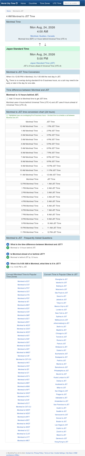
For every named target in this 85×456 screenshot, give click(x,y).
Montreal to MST (24, 305)
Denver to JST (61, 418)
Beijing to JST (61, 286)
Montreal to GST (24, 342)
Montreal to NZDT (23, 410)
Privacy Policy (38, 453)
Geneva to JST (61, 438)
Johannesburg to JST (61, 323)
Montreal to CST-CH (23, 359)
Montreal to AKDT (23, 423)
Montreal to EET (24, 318)
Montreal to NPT (24, 389)
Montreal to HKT (24, 362)
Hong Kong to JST (61, 442)
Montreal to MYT (24, 417)
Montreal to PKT (24, 396)
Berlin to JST (61, 326)
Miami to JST (61, 435)
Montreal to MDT (24, 383)
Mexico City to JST (61, 306)
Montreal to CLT (23, 430)
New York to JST (61, 313)
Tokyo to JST (61, 303)
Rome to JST (61, 340)
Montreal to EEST (23, 345)
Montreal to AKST (23, 427)
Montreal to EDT (24, 308)
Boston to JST (61, 421)
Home (24, 3)
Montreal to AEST (23, 332)
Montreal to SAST (23, 393)
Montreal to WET (23, 440)
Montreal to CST (24, 284)
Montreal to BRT (24, 420)
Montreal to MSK (24, 386)
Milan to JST (61, 387)
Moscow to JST (61, 289)
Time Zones (45, 3)
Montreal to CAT (24, 356)
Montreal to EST (24, 281)
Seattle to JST (61, 411)
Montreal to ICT (23, 373)
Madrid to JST (61, 330)
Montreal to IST (23, 301)
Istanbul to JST (61, 282)
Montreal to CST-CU (23, 406)
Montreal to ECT (24, 403)
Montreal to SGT (24, 339)
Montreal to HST (24, 366)
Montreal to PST (24, 288)
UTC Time (57, 3)
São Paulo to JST (61, 293)
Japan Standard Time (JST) (42, 62)
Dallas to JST (61, 381)
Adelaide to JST (61, 397)
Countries (33, 3)
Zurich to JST (61, 431)
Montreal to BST (24, 322)
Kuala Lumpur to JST (61, 377)
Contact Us (29, 453)
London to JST (61, 309)
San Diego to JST (61, 391)
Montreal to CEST (23, 329)
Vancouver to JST (61, 414)
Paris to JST (61, 343)
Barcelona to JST (61, 367)
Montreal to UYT (24, 437)
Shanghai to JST (61, 279)
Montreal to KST (24, 379)
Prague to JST (61, 394)
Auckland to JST (61, 384)
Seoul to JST (61, 296)
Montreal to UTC (24, 295)
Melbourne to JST (61, 320)
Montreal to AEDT (23, 325)
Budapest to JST (61, 357)
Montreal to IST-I (24, 376)
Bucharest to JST (61, 353)
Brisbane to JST (61, 347)
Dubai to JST (61, 350)
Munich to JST (61, 374)
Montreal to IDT (23, 369)
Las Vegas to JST (61, 425)
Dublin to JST (61, 428)
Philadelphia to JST (61, 370)
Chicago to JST (61, 333)
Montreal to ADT (24, 349)
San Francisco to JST (61, 404)
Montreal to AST (24, 335)
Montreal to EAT (23, 400)
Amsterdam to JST (61, 401)
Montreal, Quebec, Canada (42, 35)
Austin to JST (61, 408)
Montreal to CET (24, 291)
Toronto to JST (61, 337)
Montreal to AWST (23, 352)
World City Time (8, 3)
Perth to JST (61, 360)
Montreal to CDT (24, 312)
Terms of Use (48, 453)
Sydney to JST (61, 316)
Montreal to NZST (23, 413)
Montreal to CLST (23, 433)
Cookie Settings (60, 453)
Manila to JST (61, 364)
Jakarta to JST (61, 299)
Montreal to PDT (24, 298)
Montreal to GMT (24, 315)
